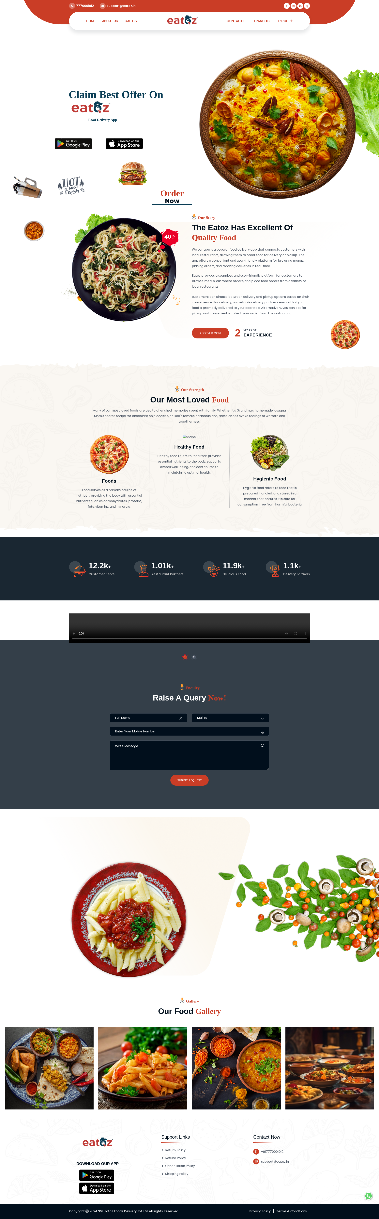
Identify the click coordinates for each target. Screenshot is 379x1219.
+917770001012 (272, 1151)
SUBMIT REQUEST (189, 780)
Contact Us (237, 21)
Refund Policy (175, 1158)
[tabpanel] (189, 628)
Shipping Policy (176, 1174)
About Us (110, 21)
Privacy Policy (260, 1211)
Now (172, 197)
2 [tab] (194, 657)
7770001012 (85, 6)
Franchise (262, 21)
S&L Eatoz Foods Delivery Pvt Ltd (123, 1211)
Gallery (131, 21)
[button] (96, 1175)
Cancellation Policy (180, 1166)
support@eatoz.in (275, 1161)
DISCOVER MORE (210, 333)
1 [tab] (185, 657)
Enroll (283, 21)
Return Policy (175, 1150)
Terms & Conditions (291, 1211)
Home (90, 21)
